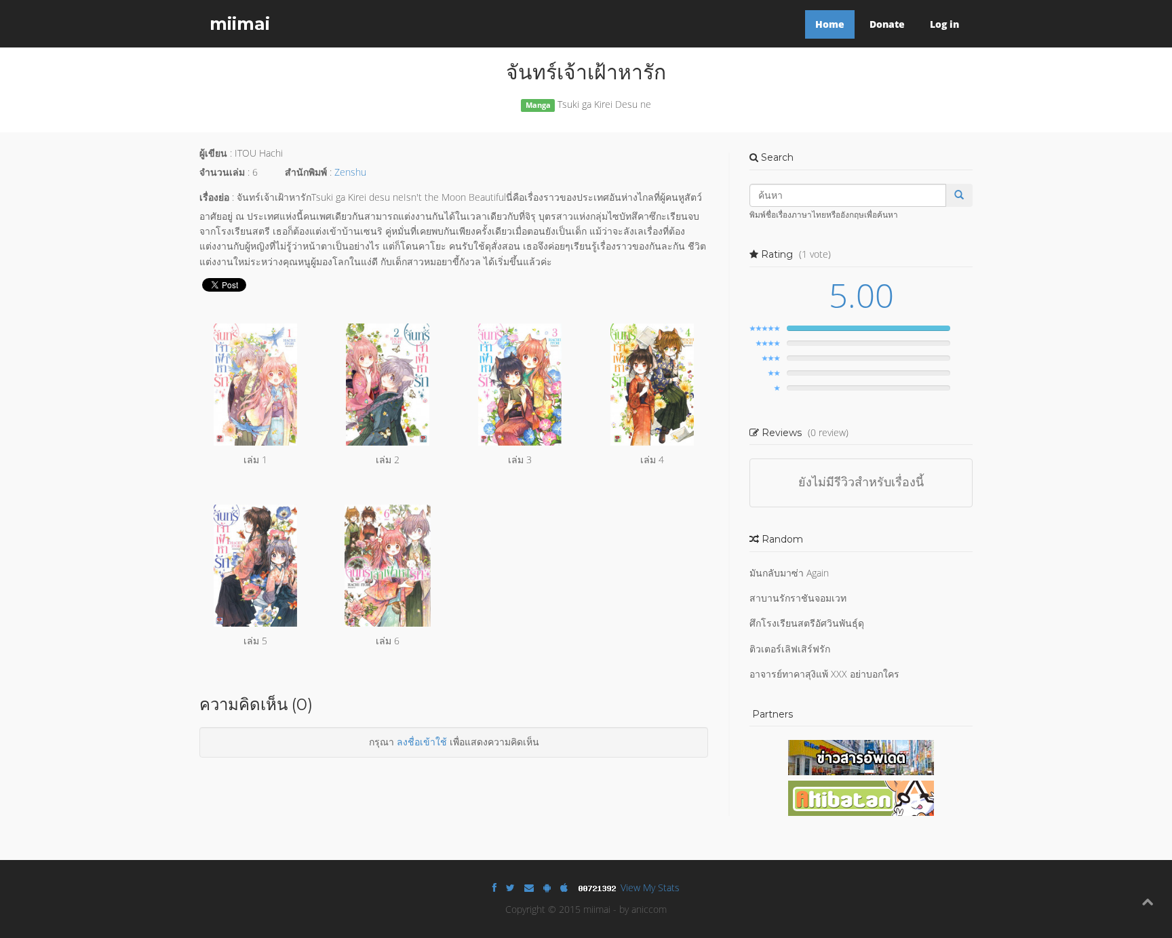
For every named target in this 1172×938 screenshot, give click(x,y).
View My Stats (650, 887)
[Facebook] (494, 887)
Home (829, 24)
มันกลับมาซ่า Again (789, 572)
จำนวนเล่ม (222, 171)
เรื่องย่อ (214, 197)
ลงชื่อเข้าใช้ (422, 741)
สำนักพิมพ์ (306, 171)
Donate (887, 24)
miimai (240, 24)
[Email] (529, 887)
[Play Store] (547, 887)
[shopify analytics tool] (599, 887)
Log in (944, 24)
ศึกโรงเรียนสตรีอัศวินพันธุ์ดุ (806, 623)
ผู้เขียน (213, 152)
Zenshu (350, 171)
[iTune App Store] (564, 887)
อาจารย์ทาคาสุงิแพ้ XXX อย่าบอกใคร (824, 673)
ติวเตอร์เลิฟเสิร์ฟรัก (789, 648)
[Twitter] (510, 887)
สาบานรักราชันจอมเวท (797, 597)
